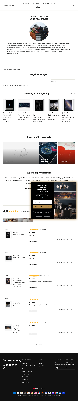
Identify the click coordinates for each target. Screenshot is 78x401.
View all (73, 94)
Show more (38, 344)
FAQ (23, 368)
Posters (25, 3)
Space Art (41, 366)
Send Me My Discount (42, 207)
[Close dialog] (74, 184)
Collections (9, 69)
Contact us (25, 379)
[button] (5, 220)
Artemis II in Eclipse (18, 234)
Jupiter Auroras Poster (19, 257)
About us (24, 363)
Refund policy (25, 382)
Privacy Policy (25, 374)
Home (4, 69)
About (38, 7)
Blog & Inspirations (47, 3)
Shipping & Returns (27, 371)
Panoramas (35, 3)
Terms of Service (26, 377)
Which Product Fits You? (28, 366)
